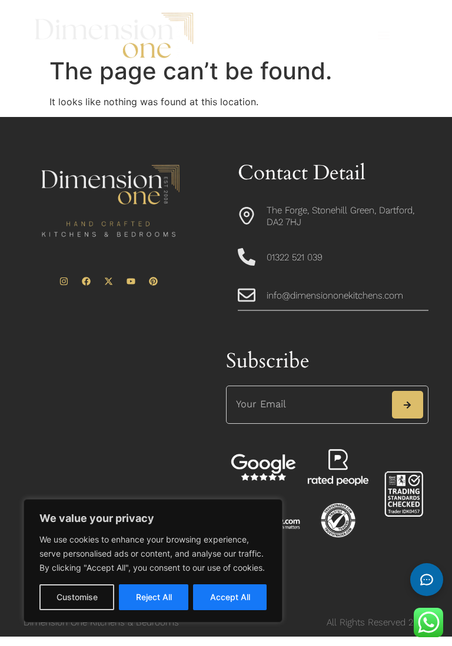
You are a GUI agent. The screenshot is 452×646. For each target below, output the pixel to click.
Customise (77, 597)
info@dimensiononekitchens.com (335, 295)
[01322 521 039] (246, 257)
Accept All (230, 597)
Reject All (154, 597)
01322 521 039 (295, 257)
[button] (383, 35)
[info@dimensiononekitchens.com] (246, 295)
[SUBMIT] (407, 405)
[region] (153, 560)
